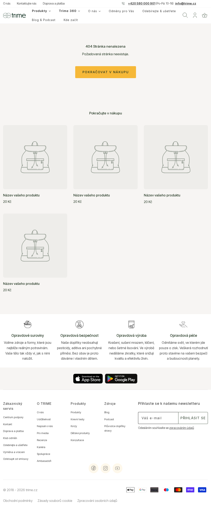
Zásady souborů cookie (55, 501)
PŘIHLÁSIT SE (193, 418)
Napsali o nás (45, 426)
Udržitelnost (44, 419)
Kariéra (41, 447)
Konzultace (77, 440)
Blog (106, 412)
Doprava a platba (54, 3)
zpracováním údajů (181, 428)
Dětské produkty (80, 433)
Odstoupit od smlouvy (15, 458)
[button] (204, 15)
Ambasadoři (44, 461)
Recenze (42, 440)
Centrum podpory (13, 417)
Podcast (109, 419)
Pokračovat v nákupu (105, 72)
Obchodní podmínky (18, 501)
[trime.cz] (14, 15)
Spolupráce (43, 453)
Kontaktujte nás (26, 3)
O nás (6, 3)
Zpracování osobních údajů (97, 501)
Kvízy (74, 426)
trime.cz (32, 490)
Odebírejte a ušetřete (15, 445)
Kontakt (7, 424)
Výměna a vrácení (14, 452)
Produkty (76, 412)
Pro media (43, 433)
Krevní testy (77, 419)
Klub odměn (10, 438)
